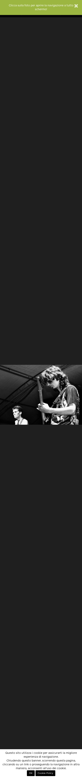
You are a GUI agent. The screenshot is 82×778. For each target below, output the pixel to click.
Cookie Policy (45, 773)
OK (31, 773)
